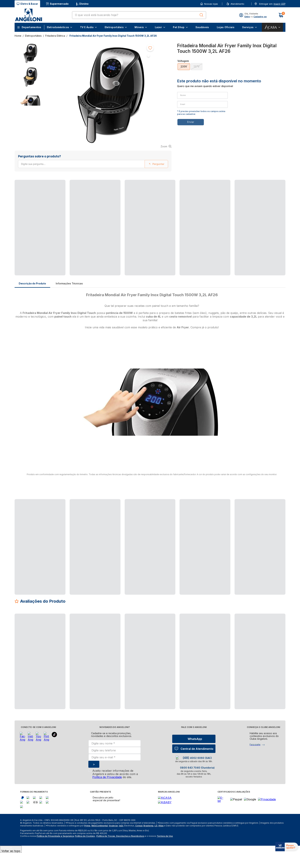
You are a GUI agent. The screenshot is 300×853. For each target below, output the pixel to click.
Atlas (161, 825)
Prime (87, 825)
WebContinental (99, 825)
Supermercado (59, 3)
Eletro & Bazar (29, 3)
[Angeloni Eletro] (28, 15)
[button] (279, 4)
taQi (121, 825)
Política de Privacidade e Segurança (55, 836)
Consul (138, 825)
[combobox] (139, 15)
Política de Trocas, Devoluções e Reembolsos (120, 836)
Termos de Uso (165, 836)
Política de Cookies (85, 836)
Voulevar (113, 825)
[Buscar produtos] (201, 14)
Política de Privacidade (107, 777)
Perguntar (158, 163)
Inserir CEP (279, 4)
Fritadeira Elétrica (55, 35)
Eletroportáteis (33, 35)
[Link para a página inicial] (18, 35)
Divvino (84, 3)
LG (156, 825)
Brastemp (148, 825)
